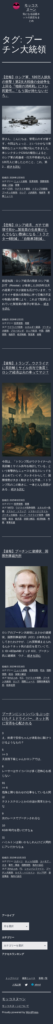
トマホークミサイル (38, 511)
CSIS (10, 189)
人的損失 (32, 192)
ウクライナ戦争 (15, 327)
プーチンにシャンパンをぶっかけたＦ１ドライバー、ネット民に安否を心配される (25, 718)
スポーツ (18, 861)
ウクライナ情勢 (33, 678)
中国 (41, 331)
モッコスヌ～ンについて (15, 1006)
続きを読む (14, 166)
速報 (39, 334)
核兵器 (18, 519)
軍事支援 (10, 522)
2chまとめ (12, 869)
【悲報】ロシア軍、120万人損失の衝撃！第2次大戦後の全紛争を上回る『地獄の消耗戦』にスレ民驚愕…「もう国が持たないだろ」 (26, 86)
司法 (42, 670)
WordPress (32, 1012)
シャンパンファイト (34, 869)
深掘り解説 (29, 519)
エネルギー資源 (32, 327)
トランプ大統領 (39, 189)
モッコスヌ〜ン (14, 999)
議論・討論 (7, 185)
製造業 (31, 334)
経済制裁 (21, 334)
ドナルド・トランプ (16, 511)
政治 (11, 519)
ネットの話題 (31, 861)
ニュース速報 (20, 181)
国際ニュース (28, 681)
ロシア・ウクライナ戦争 (31, 515)
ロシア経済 (31, 331)
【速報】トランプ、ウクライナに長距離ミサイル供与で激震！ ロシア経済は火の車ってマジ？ (25, 367)
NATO (10, 507)
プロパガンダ (17, 331)
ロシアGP (41, 872)
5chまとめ (12, 678)
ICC (22, 678)
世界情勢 (33, 181)
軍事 (17, 185)
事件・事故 (14, 865)
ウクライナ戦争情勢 (25, 507)
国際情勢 (44, 181)
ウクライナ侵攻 (22, 189)
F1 (21, 869)
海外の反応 (37, 865)
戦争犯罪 (10, 685)
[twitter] (26, 984)
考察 (27, 323)
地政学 (42, 192)
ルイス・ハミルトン (25, 872)
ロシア (22, 192)
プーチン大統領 (9, 192)
